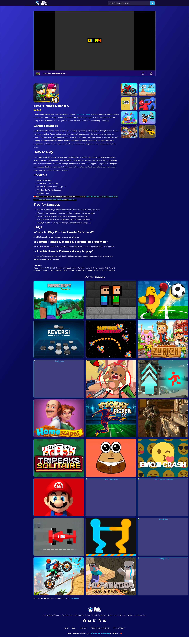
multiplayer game (83, 114)
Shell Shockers (39, 200)
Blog (74, 628)
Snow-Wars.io (112, 196)
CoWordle (89, 196)
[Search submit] (152, 3)
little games (74, 598)
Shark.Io (60, 200)
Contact (83, 628)
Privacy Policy (119, 628)
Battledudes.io (100, 196)
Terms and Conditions (100, 628)
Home (66, 628)
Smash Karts (51, 200)
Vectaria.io (72, 200)
